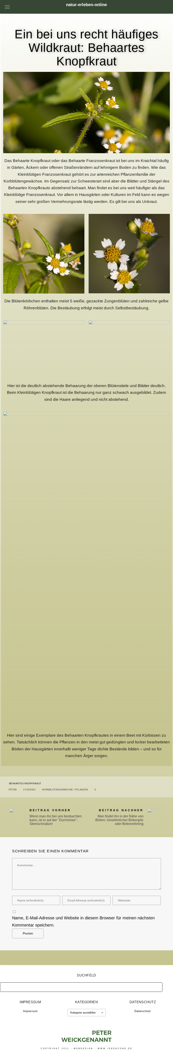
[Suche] (156, 986)
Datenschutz (142, 1011)
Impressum (30, 1011)
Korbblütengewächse (57, 789)
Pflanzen (81, 789)
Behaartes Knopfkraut (25, 783)
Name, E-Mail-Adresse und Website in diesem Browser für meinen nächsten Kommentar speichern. (83, 921)
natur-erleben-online (86, 4)
